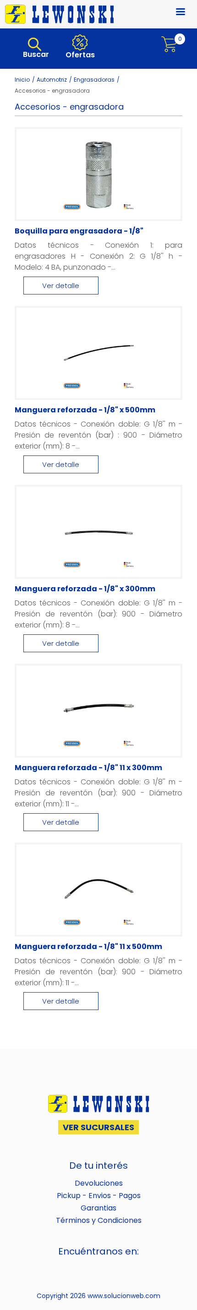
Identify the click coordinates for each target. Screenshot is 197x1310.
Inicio (22, 79)
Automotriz (52, 79)
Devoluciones (99, 1183)
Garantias (98, 1208)
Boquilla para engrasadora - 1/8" (79, 231)
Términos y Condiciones (99, 1220)
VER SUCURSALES (98, 1127)
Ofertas (79, 55)
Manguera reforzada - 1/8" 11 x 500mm (88, 946)
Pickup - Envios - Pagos (99, 1195)
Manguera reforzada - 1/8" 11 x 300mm (88, 767)
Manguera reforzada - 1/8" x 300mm (85, 588)
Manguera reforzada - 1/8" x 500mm (85, 410)
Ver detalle (60, 285)
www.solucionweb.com (124, 1295)
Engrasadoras (94, 79)
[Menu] (175, 13)
